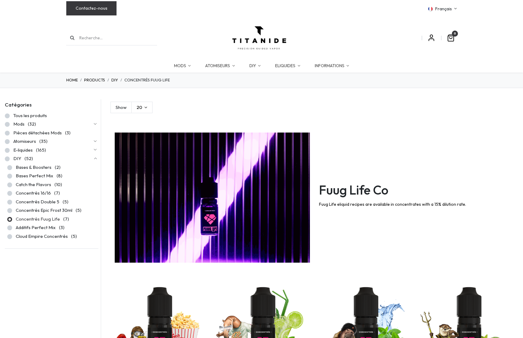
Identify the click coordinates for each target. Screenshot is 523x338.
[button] (202, 292)
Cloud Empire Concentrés (42, 236)
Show (121, 107)
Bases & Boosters (33, 167)
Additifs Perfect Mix (36, 227)
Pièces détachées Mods (37, 133)
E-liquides (23, 150)
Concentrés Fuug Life (38, 219)
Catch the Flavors (33, 184)
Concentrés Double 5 (37, 202)
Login (431, 38)
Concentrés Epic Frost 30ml (44, 210)
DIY (114, 79)
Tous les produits (30, 115)
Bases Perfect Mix (34, 176)
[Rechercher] (70, 37)
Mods (19, 124)
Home (72, 79)
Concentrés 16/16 (33, 193)
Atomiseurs (24, 141)
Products (94, 79)
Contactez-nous (91, 8)
